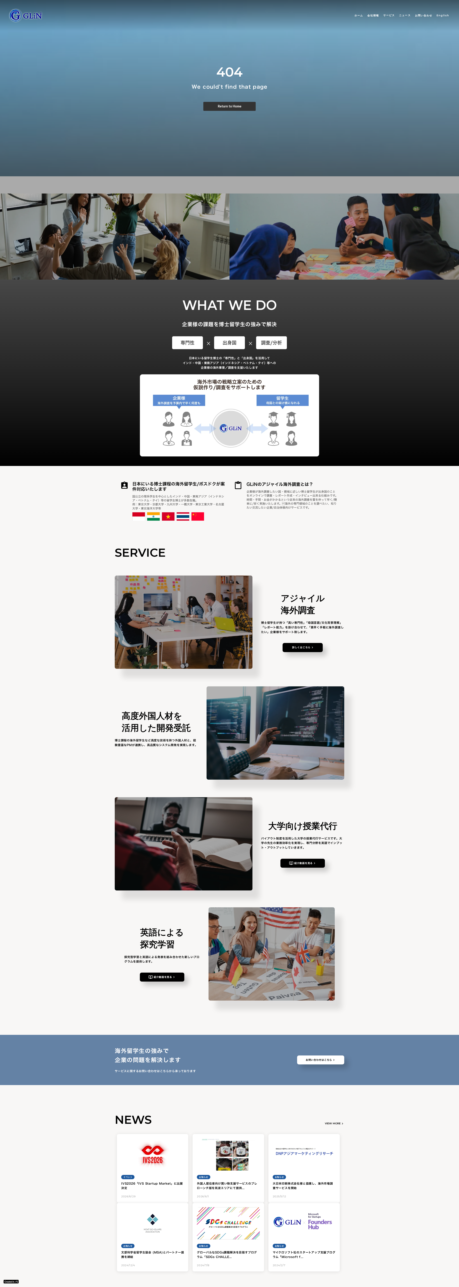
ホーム (358, 15)
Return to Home (229, 106)
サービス (389, 15)
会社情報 (373, 15)
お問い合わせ (423, 15)
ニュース (405, 15)
